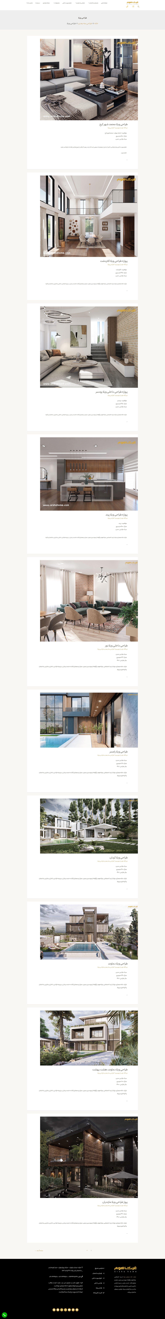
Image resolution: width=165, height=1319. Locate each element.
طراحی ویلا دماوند (118, 964)
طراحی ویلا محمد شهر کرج (113, 124)
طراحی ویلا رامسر (119, 752)
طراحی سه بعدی (109, 649)
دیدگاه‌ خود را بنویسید (121, 128)
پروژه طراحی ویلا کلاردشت (114, 261)
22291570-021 (53, 1277)
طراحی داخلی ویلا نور (116, 646)
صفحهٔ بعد (39, 1250)
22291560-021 (63, 1277)
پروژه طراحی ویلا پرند (117, 515)
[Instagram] (133, 6)
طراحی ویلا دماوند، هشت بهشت (110, 1070)
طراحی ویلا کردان (119, 858)
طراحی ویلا (111, 128)
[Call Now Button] (4, 1315)
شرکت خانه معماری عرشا (130, 1277)
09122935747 (73, 1277)
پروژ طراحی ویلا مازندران (115, 1202)
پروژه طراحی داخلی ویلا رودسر (112, 392)
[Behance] (127, 6)
